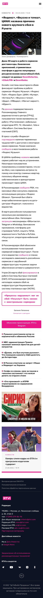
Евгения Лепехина (21, 310)
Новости (6, 13)
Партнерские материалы (13, 531)
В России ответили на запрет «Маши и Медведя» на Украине (21, 364)
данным (9, 109)
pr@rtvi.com (21, 525)
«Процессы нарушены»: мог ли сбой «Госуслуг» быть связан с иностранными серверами (21, 298)
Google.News (8, 544)
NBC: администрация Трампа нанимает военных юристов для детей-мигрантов (21, 344)
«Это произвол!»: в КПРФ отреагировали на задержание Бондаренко (17, 383)
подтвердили (8, 139)
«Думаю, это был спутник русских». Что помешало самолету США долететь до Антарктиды (21, 354)
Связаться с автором (21, 313)
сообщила (7, 149)
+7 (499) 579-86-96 (14, 517)
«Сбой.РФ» (7, 80)
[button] (40, 3)
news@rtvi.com (22, 522)
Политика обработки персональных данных (19, 488)
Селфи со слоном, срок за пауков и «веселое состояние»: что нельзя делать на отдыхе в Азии (20, 373)
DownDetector (29, 77)
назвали (25, 157)
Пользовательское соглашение (14, 485)
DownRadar (21, 80)
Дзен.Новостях (13, 542)
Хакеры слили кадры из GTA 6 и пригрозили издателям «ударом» (21, 461)
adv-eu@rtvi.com (21, 528)
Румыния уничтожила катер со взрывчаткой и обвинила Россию (18, 335)
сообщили (25, 187)
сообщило (23, 255)
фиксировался (30, 272)
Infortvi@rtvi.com (28, 519)
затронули (7, 221)
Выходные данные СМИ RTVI (13, 481)
